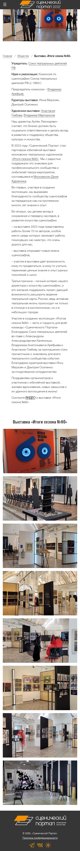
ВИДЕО (30, 397)
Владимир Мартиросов (39, 115)
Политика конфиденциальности (40, 838)
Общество (23, 56)
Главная (7, 56)
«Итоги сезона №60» (25, 159)
